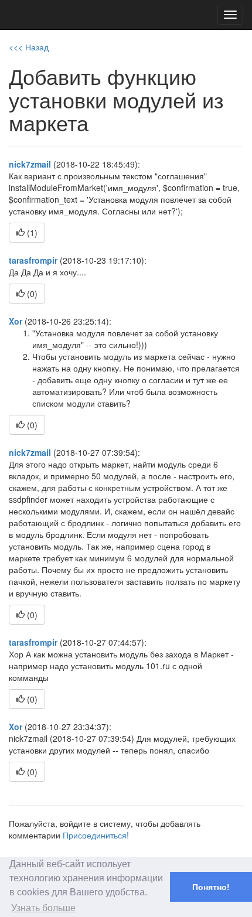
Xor (15, 321)
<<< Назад (29, 47)
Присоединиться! (96, 835)
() (31, 232)
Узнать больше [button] (43, 908)
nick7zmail (30, 164)
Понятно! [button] (211, 887)
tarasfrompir (33, 260)
